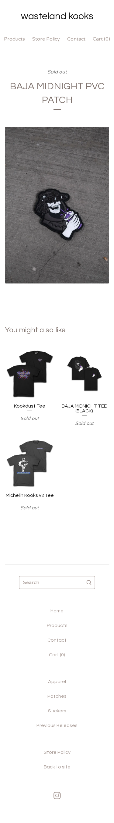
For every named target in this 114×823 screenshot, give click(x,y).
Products (14, 39)
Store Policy (46, 39)
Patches (57, 696)
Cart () (101, 39)
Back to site (57, 766)
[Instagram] (57, 795)
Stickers (57, 710)
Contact (76, 39)
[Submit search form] (89, 582)
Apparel (57, 681)
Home (57, 610)
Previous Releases (57, 725)
